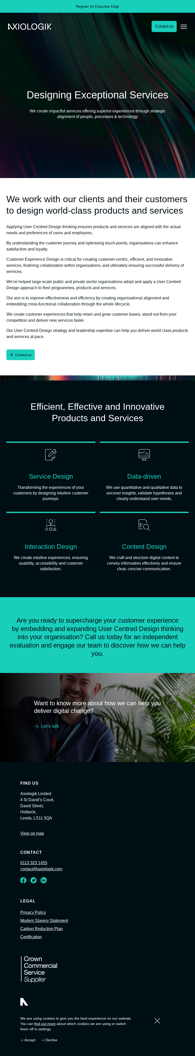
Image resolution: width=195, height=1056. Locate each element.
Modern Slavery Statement (46, 932)
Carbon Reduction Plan (42, 940)
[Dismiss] (157, 1021)
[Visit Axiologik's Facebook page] (23, 893)
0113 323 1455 (33, 874)
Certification (32, 948)
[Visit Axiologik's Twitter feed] (33, 893)
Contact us (163, 26)
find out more (44, 1024)
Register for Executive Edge (97, 6)
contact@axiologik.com (42, 880)
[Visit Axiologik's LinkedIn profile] (44, 893)
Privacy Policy (33, 923)
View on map (32, 845)
